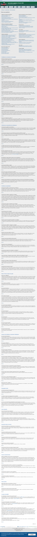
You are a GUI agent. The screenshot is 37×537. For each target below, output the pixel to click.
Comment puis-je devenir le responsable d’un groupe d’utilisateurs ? (25, 19)
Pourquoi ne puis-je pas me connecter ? (6, 18)
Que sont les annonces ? (4, 51)
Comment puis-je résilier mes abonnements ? (24, 43)
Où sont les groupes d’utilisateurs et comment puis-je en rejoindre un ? (27, 18)
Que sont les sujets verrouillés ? (5, 52)
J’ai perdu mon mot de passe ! (5, 20)
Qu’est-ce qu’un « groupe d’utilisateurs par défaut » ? (25, 22)
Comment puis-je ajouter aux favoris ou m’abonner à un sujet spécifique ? (26, 41)
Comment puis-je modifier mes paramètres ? (6, 24)
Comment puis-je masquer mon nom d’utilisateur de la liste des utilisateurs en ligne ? (9, 26)
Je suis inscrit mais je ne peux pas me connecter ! (7, 17)
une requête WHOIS (9, 510)
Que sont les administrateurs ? (22, 15)
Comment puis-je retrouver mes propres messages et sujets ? (26, 37)
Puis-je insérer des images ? (4, 49)
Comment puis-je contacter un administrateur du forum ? (26, 52)
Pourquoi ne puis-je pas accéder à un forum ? (7, 39)
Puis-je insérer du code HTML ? (5, 48)
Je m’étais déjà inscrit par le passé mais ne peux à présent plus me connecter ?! (9, 19)
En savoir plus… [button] (4, 535)
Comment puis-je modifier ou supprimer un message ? (8, 35)
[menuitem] (1, 0)
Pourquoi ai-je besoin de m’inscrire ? (6, 15)
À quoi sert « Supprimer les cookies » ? (6, 22)
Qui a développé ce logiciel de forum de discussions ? (25, 49)
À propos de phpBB (16, 498)
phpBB (16, 528)
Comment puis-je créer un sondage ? (6, 37)
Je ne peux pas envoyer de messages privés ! (24, 25)
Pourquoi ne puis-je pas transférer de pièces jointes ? (8, 40)
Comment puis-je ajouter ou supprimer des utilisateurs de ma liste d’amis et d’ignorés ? (27, 31)
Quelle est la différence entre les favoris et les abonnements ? (26, 40)
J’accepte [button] (31, 534)
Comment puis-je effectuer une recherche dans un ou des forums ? (27, 34)
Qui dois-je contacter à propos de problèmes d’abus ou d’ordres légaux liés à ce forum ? (26, 51)
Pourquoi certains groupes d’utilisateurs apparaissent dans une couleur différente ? (26, 21)
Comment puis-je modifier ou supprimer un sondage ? (8, 38)
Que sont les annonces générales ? (5, 50)
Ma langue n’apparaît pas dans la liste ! (6, 28)
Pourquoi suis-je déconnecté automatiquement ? (7, 21)
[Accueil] (4, 4)
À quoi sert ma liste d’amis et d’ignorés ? (24, 30)
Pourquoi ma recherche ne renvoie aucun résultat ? (25, 35)
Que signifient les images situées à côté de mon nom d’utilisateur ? (9, 29)
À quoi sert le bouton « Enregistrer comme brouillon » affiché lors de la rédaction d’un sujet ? (9, 43)
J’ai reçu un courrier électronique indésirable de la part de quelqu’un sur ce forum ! (26, 27)
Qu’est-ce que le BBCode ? (4, 47)
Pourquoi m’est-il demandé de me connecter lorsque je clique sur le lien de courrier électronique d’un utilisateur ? (9, 32)
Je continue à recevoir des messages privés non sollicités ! (26, 26)
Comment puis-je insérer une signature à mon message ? (8, 36)
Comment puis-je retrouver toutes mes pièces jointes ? (25, 46)
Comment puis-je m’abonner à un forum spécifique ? (25, 42)
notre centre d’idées (14, 503)
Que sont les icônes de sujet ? (5, 53)
